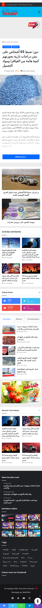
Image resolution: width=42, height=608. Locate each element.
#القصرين (34, 549)
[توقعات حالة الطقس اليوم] (8, 525)
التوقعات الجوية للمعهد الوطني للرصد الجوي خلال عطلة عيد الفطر (27, 360)
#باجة (23, 557)
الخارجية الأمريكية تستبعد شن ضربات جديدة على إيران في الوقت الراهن (10, 278)
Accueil (7, 42)
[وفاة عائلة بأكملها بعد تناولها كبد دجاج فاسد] (8, 340)
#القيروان (6, 553)
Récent (19, 319)
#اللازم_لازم (15, 553)
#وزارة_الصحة (14, 565)
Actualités (14, 42)
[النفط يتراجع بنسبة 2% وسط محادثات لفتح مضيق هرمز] (31, 268)
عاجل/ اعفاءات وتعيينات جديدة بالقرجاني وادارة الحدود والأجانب (28, 327)
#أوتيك (14, 549)
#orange (6, 549)
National (15, 47)
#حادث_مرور (7, 561)
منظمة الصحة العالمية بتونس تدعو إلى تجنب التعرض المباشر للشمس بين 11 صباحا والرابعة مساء (31, 253)
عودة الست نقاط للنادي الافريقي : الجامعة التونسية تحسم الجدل (28, 348)
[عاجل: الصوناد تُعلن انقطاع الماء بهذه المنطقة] (8, 372)
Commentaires (33, 319)
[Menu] (39, 12)
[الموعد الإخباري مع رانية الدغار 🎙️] (21, 517)
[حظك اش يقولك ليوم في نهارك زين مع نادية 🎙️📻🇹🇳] (8, 533)
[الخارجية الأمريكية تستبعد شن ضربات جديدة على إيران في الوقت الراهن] (11, 268)
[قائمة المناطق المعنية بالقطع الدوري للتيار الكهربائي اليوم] (11, 243)
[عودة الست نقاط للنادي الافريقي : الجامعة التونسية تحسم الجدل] (8, 350)
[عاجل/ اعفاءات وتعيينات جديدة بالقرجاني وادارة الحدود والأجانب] (8, 329)
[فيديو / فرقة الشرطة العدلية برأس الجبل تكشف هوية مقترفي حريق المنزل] (8, 517)
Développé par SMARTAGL (21, 592)
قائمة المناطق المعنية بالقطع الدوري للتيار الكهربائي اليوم (9, 252)
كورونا (33, 565)
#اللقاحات (25, 553)
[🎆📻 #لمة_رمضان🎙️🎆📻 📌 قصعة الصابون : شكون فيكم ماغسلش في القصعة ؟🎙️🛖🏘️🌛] (34, 517)
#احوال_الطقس (23, 549)
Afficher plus (20, 157)
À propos (25, 565)
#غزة (15, 561)
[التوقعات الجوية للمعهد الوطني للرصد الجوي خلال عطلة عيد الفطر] (8, 361)
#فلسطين (23, 561)
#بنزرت (30, 557)
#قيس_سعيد (33, 561)
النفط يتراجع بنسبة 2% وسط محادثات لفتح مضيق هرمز (24, 4)
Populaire (7, 319)
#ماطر (5, 565)
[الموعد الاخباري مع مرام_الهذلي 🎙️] (21, 525)
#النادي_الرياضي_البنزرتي (10, 557)
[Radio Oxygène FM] (10, 11)
